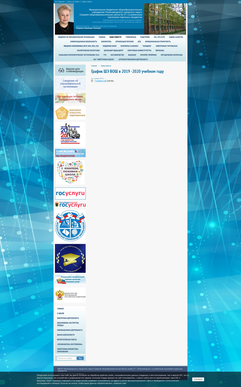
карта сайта (87, 2)
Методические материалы (171, 55)
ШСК (139, 41)
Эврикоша (160, 50)
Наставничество (117, 55)
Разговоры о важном (129, 46)
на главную (60, 2)
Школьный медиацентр (113, 50)
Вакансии (132, 55)
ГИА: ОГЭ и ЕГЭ (159, 37)
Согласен (198, 379)
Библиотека (106, 41)
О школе (60, 313)
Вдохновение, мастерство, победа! (68, 324)
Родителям (145, 37)
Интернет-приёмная (148, 55)
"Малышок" (147, 46)
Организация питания (124, 41)
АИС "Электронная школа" (103, 59)
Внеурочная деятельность (68, 318)
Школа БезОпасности (66, 335)
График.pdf (100, 81)
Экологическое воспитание (88, 50)
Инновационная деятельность (70, 330)
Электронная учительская (166, 46)
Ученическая (131, 37)
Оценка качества (176, 37)
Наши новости (115, 37)
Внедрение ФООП (109, 46)
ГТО (105, 55)
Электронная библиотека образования (67, 350)
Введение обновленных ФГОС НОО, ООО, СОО (81, 46)
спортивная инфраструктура (139, 50)
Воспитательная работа (67, 339)
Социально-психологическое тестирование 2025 (79, 55)
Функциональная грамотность (158, 41)
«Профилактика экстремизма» (70, 344)
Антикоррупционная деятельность (133, 59)
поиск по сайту (73, 2)
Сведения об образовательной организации (76, 37)
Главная (102, 37)
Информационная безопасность (83, 41)
